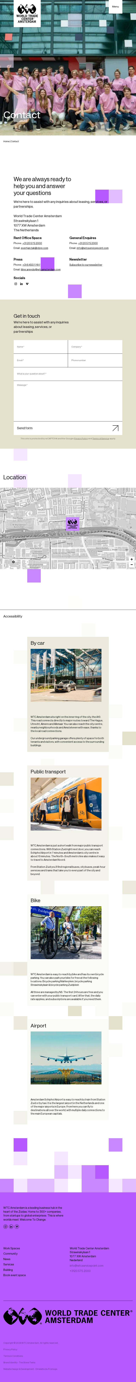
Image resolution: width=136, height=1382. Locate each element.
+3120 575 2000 (80, 1271)
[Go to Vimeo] (27, 284)
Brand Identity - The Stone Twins (19, 1363)
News (6, 1259)
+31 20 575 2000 (32, 243)
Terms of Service (100, 438)
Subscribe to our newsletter (85, 265)
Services (8, 1264)
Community (10, 1253)
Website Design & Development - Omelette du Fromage (30, 1369)
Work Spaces (11, 1248)
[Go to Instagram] (16, 284)
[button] (73, 524)
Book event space (14, 1275)
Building (8, 1270)
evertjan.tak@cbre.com (34, 248)
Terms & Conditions (13, 1356)
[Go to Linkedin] (21, 284)
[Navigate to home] (20, 7)
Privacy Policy (81, 438)
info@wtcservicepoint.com (93, 248)
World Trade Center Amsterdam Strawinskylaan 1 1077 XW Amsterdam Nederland (89, 1254)
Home (6, 141)
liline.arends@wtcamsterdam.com (41, 269)
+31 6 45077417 (31, 265)
